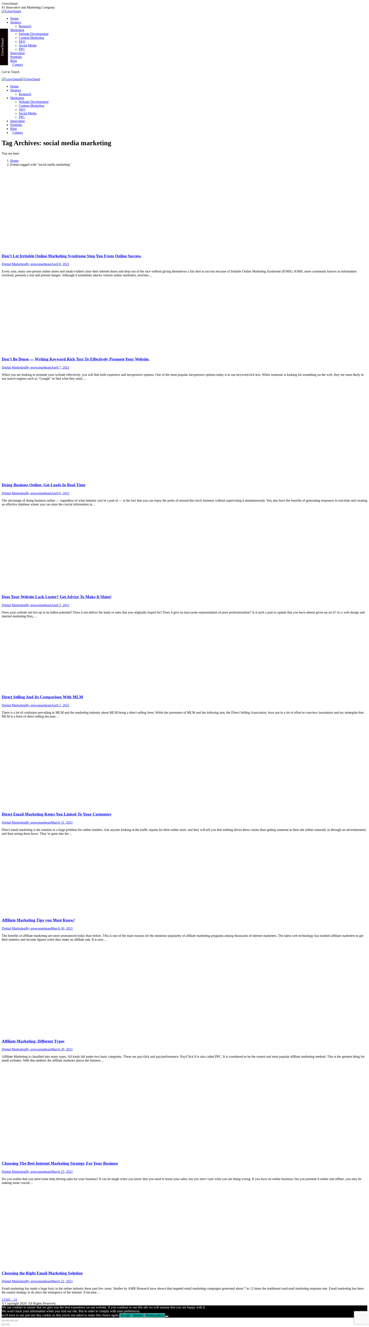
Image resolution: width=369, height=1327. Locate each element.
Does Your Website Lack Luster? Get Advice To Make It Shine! (56, 597)
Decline (137, 1315)
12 (15, 1299)
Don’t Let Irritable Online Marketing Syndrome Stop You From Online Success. (72, 256)
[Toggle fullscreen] (12, 1320)
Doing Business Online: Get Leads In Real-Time (43, 485)
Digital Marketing (14, 264)
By (38, 264)
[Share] (7, 1320)
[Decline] (166, 1316)
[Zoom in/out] (16, 1320)
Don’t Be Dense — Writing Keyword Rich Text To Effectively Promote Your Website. (75, 359)
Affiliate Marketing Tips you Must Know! (38, 920)
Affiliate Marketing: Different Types (33, 1041)
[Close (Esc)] (3, 1320)
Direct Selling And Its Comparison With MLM (42, 697)
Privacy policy (154, 1315)
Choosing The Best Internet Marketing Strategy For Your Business (60, 1163)
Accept (125, 1315)
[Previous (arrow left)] (3, 1324)
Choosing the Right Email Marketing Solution (42, 1273)
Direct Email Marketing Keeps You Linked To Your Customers (56, 814)
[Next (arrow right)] (7, 1324)
